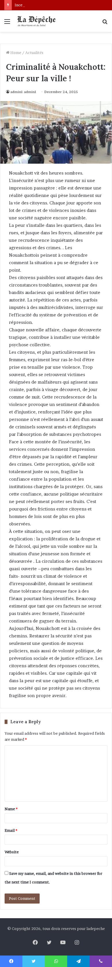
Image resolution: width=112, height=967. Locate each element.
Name (11, 809)
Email (11, 830)
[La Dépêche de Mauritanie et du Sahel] (37, 21)
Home (15, 52)
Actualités (34, 52)
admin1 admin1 (23, 92)
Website (12, 852)
